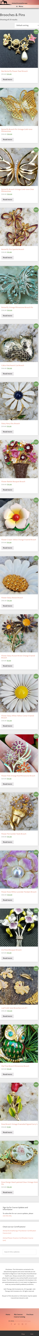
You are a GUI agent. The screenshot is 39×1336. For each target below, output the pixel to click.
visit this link (7, 1216)
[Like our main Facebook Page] (26, 1324)
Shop (23, 1334)
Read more (7, 79)
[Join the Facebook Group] (12, 1324)
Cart (31, 1334)
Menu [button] (21, 6)
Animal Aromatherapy (19, 3)
